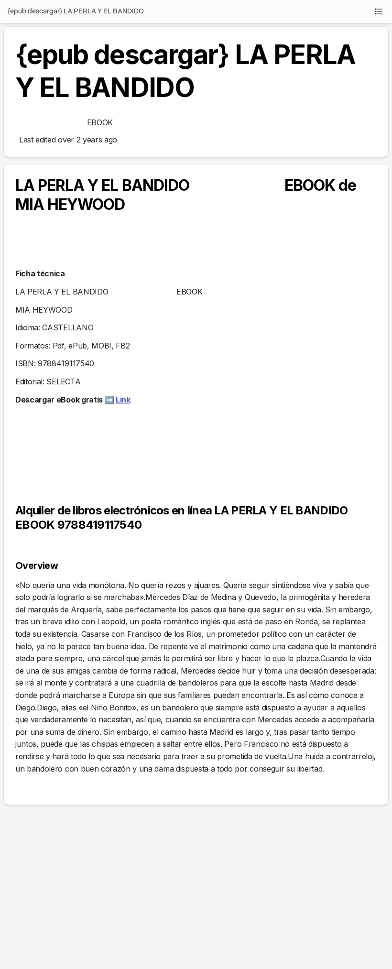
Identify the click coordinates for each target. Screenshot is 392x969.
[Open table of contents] (378, 11)
